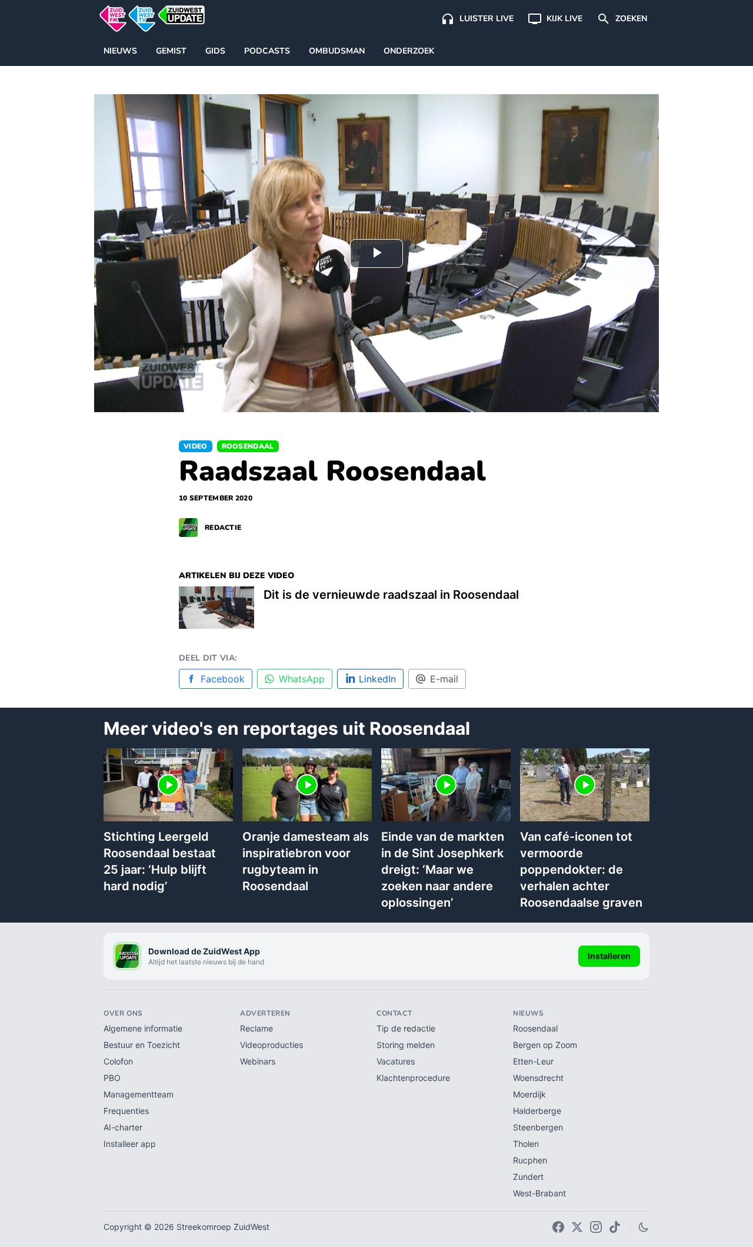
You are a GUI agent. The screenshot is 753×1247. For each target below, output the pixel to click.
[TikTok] (615, 1227)
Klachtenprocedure (413, 1078)
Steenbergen (538, 1127)
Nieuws (120, 51)
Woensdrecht (538, 1078)
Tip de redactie (405, 1028)
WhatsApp (302, 679)
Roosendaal (248, 446)
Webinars (257, 1061)
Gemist (171, 51)
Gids (215, 51)
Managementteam (139, 1094)
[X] (577, 1227)
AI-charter (123, 1127)
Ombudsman (337, 51)
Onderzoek (409, 51)
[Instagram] (596, 1227)
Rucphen (530, 1160)
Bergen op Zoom (545, 1045)
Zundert (528, 1177)
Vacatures (395, 1061)
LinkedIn (377, 679)
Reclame (256, 1028)
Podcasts (267, 51)
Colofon (118, 1061)
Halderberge (537, 1111)
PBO (112, 1078)
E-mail (444, 679)
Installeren (609, 956)
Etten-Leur (533, 1061)
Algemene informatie (143, 1028)
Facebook (223, 679)
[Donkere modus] (643, 1227)
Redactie (223, 527)
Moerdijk (529, 1094)
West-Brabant (539, 1193)
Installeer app (130, 1144)
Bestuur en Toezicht (142, 1045)
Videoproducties (271, 1045)
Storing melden (405, 1045)
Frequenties (126, 1111)
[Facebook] (558, 1227)
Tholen (526, 1144)
